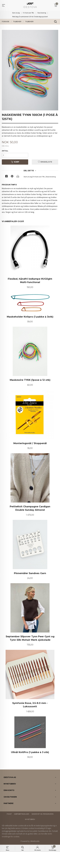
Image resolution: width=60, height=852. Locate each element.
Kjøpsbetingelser (21, 814)
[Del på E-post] (18, 177)
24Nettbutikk (34, 841)
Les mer (41, 834)
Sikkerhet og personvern (42, 814)
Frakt (9, 814)
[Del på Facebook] (6, 177)
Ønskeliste (46, 162)
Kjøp (16, 162)
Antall (5, 151)
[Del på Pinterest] (12, 177)
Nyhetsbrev (30, 819)
